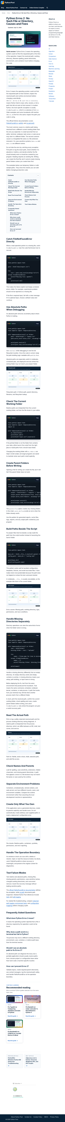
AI (49, 49)
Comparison (52, 56)
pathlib (21, 123)
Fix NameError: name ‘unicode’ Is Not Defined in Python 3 (32, 1009)
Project (51, 88)
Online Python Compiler (36, 7)
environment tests (21, 903)
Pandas (51, 84)
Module (51, 74)
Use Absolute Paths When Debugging (31, 180)
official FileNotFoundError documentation (22, 890)
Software (51, 96)
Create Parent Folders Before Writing (31, 186)
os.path (22, 892)
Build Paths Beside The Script (15, 191)
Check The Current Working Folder (14, 186)
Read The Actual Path (14, 195)
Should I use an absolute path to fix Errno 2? (16, 224)
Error (8, 13)
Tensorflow (52, 98)
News (50, 76)
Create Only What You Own (31, 200)
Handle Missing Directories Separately (32, 191)
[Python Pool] (8, 2)
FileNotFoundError (12, 123)
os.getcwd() (30, 123)
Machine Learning (54, 69)
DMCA (46, 1117)
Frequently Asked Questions (13, 209)
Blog (2, 7)
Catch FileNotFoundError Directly (13, 181)
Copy (37, 257)
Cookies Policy (37, 1117)
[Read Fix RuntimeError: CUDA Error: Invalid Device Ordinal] (14, 1024)
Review (51, 93)
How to (51, 64)
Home (3, 13)
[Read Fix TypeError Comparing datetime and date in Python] (14, 999)
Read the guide (13, 1016)
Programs (52, 86)
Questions (52, 91)
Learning (51, 66)
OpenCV (51, 81)
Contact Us (23, 7)
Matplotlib (52, 71)
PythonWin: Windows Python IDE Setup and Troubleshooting (14, 1060)
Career (51, 54)
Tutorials (51, 101)
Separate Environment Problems (15, 200)
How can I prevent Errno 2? (15, 229)
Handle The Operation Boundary (14, 204)
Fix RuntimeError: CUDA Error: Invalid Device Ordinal (14, 1033)
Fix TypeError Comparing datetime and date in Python (14, 1009)
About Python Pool (12, 7)
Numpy (51, 79)
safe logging (17, 897)
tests (8, 897)
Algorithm (52, 51)
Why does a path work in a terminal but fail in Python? (15, 219)
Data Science (53, 59)
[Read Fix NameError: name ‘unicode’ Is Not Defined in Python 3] (32, 999)
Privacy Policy (54, 1117)
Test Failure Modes (30, 204)
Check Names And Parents (30, 195)
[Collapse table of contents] (38, 175)
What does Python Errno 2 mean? (15, 213)
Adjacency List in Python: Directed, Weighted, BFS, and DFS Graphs (32, 1060)
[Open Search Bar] (47, 7)
